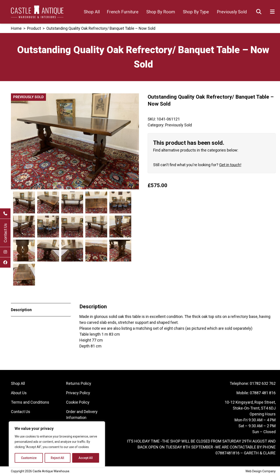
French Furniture (122, 11)
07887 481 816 (263, 393)
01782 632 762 (263, 383)
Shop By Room (160, 11)
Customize (29, 458)
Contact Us (5, 232)
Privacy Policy (78, 393)
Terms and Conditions (30, 402)
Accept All (86, 458)
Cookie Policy (77, 402)
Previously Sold (232, 11)
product (34, 28)
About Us (19, 393)
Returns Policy (78, 383)
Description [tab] (21, 309)
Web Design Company (260, 471)
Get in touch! (230, 164)
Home (16, 28)
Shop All (92, 11)
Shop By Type (196, 11)
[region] (57, 444)
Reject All (57, 458)
